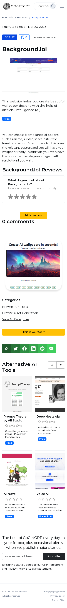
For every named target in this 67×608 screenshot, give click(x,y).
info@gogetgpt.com (54, 591)
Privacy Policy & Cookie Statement (29, 568)
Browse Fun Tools (15, 307)
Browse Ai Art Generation (20, 313)
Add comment (33, 215)
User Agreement (52, 564)
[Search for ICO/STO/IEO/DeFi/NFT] (53, 6)
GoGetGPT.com (19, 591)
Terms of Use (58, 600)
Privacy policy (57, 595)
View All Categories (15, 319)
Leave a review (44, 37)
